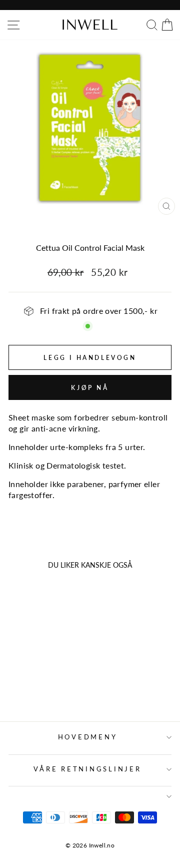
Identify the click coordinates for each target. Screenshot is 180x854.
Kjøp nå (89, 387)
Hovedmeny (88, 737)
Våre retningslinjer (87, 769)
